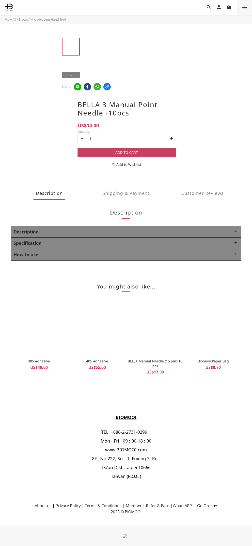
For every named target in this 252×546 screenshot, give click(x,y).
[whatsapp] (97, 86)
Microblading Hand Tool (48, 19)
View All (10, 19)
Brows (23, 19)
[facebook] (87, 86)
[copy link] (107, 86)
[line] (77, 86)
